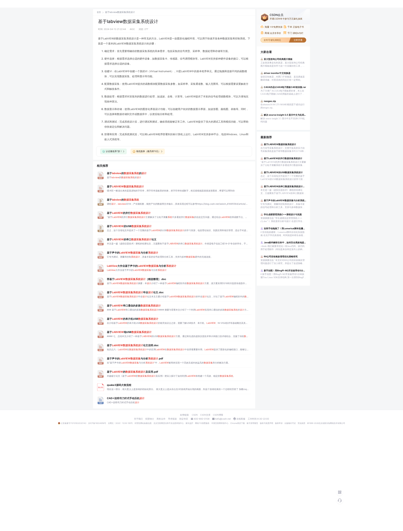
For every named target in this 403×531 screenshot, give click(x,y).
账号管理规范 (252, 423)
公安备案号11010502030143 (73, 423)
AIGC (132, 29)
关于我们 (138, 419)
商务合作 (161, 419)
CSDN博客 (218, 415)
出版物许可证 (290, 423)
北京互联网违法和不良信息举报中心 (168, 423)
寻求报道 (172, 419)
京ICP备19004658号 (97, 423)
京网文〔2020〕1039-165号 (120, 423)
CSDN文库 (205, 415)
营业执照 (301, 423)
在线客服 (240, 419)
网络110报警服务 (202, 423)
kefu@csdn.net (223, 419)
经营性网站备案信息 (143, 423)
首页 (99, 12)
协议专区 (183, 419)
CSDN (195, 415)
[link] (99, 12)
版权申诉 (279, 423)
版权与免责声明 (266, 423)
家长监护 (189, 423)
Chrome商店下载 (237, 423)
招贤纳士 (149, 419)
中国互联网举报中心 (219, 423)
